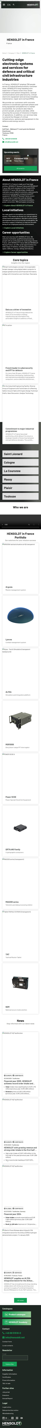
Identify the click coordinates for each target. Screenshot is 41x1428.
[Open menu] (4, 5)
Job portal (6, 1392)
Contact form (7, 1341)
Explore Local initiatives (14, 228)
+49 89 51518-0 (13, 1333)
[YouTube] (21, 1418)
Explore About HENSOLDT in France (18, 205)
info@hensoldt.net (11, 142)
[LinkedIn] (3, 1418)
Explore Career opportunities (16, 252)
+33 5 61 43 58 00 (11, 139)
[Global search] (13, 4)
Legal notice (6, 1407)
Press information (8, 1380)
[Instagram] (17, 1418)
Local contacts (7, 1345)
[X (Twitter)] (12, 1418)
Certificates (6, 1377)
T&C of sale (6, 1383)
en (8, 4)
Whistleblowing (7, 1413)
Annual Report (7, 1398)
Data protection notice (10, 1410)
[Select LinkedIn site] (7, 1418)
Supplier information (9, 1374)
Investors (5, 1395)
